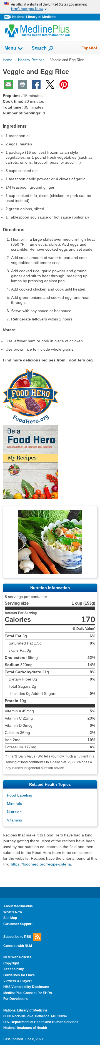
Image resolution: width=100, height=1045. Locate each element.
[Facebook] (36, 84)
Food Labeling (19, 795)
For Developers (15, 999)
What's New (12, 912)
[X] (50, 84)
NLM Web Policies (17, 957)
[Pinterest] (63, 84)
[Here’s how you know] (50, 7)
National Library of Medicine (34, 17)
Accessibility (13, 969)
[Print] (22, 84)
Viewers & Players (17, 981)
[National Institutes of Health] (8, 17)
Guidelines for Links (19, 975)
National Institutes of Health (25, 1028)
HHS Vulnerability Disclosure (26, 987)
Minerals (14, 803)
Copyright (11, 963)
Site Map (10, 918)
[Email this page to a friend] (8, 84)
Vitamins (14, 820)
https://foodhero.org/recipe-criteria (41, 864)
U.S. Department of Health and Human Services (40, 1022)
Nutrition (14, 812)
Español (89, 48)
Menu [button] (10, 48)
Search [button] (39, 47)
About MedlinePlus (18, 906)
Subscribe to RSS (17, 937)
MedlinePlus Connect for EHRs (27, 993)
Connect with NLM (17, 946)
